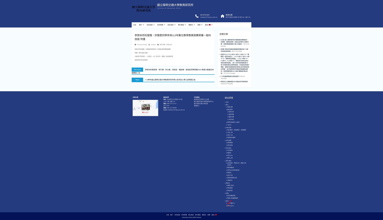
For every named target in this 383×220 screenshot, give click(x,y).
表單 (198, 25)
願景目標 (231, 117)
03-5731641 (205, 15)
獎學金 (229, 172)
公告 (134, 25)
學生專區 (181, 25)
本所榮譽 (160, 25)
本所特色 (231, 119)
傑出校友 (230, 190)
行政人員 (230, 132)
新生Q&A (230, 155)
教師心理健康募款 (232, 198)
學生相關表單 (231, 195)
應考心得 (230, 158)
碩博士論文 (230, 185)
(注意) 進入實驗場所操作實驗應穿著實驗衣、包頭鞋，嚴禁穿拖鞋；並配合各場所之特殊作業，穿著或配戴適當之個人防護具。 (235, 42)
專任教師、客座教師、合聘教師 (236, 130)
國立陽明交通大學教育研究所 (175, 5)
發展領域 (231, 114)
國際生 (229, 153)
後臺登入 (197, 105)
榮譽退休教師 (231, 137)
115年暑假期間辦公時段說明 (229, 76)
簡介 (140, 25)
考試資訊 (230, 150)
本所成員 (150, 25)
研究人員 (230, 135)
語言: (207, 25)
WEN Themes (197, 217)
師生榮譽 (162, 44)
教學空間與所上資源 (233, 122)
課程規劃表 (230, 167)
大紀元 (229, 125)
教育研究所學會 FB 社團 (201, 99)
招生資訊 (171, 25)
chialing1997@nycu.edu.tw (208, 17)
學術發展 (230, 188)
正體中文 (232, 203)
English (231, 206)
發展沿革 (231, 111)
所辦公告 (169, 44)
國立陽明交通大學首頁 (201, 103)
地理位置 (230, 107)
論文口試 (230, 175)
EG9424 (153, 44)
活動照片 (230, 180)
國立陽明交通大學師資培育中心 (204, 101)
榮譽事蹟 (230, 142)
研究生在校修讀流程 (233, 170)
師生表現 (230, 145)
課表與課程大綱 (232, 177)
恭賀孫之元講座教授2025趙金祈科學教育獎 (234, 81)
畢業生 (191, 25)
